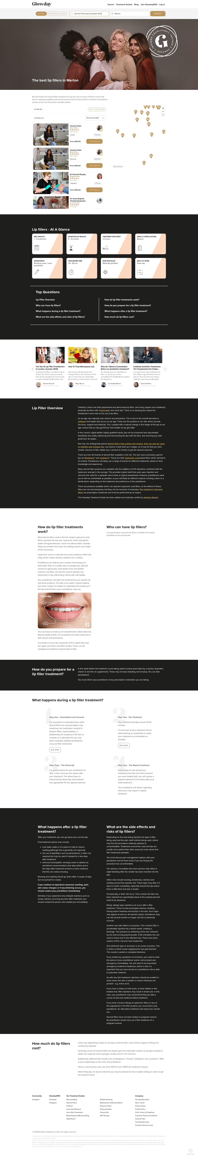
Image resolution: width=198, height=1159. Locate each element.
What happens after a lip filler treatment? (125, 311)
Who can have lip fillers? (48, 305)
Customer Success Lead (144, 1125)
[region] (139, 137)
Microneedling (71, 1100)
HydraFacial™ (71, 1119)
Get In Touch (139, 1103)
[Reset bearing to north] (163, 115)
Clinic (63, 13)
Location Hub (140, 1119)
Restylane (89, 458)
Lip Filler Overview (45, 299)
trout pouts (104, 410)
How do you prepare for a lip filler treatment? (127, 305)
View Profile (94, 141)
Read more (55, 750)
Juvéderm (104, 458)
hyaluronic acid (132, 458)
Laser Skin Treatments (74, 1112)
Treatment (41, 13)
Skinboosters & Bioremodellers (111, 1103)
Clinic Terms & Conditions (144, 1112)
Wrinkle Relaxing (106, 1100)
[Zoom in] (163, 108)
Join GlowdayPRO (148, 4)
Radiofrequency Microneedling (77, 1116)
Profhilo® (69, 1106)
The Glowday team (142, 1122)
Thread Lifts (104, 1112)
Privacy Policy (140, 1106)
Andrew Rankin (151, 497)
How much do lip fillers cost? (119, 317)
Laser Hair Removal (73, 1109)
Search (111, 4)
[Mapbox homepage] (118, 166)
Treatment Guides (124, 4)
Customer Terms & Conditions (146, 1116)
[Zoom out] (163, 111)
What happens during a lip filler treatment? (58, 311)
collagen (82, 421)
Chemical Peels (105, 1106)
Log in (162, 4)
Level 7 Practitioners (97, 109)
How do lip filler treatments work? (121, 299)
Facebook (52, 1100)
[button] (51, 134)
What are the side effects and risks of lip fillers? (60, 317)
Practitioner (53, 13)
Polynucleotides (106, 1109)
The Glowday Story (142, 1100)
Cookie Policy (140, 1109)
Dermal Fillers (71, 1103)
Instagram (36, 1100)
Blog (136, 4)
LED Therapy (104, 1116)
